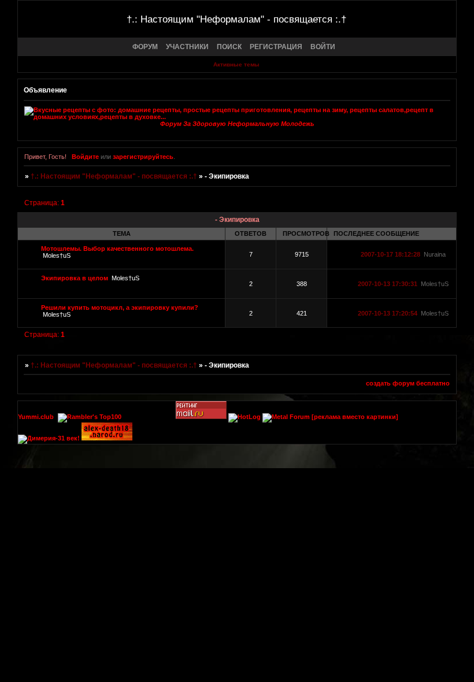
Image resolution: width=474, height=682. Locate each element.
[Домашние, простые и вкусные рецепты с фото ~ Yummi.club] (237, 113)
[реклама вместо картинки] (355, 416)
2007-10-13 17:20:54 (387, 313)
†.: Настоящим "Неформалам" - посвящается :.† (114, 176)
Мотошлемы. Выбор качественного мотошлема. (117, 248)
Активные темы (236, 64)
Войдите (85, 156)
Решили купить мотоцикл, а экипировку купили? (119, 307)
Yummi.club (36, 416)
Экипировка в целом (74, 278)
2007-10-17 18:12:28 (390, 254)
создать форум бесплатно (408, 383)
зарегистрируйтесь (143, 156)
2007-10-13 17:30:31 (387, 283)
